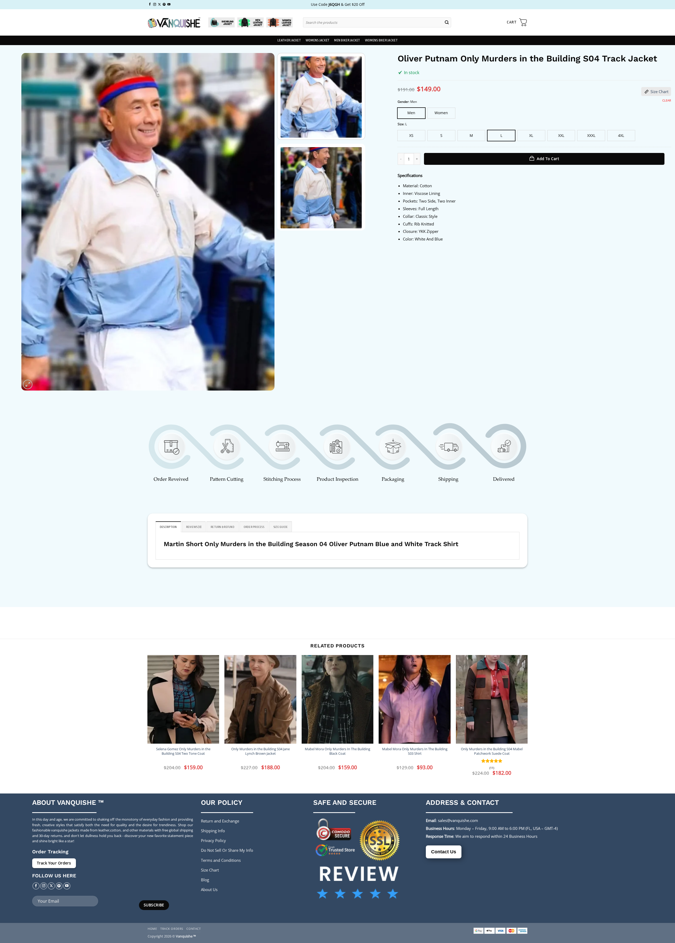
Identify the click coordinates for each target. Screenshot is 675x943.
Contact (193, 929)
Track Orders (171, 929)
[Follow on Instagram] (154, 4)
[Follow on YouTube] (168, 4)
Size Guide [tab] (280, 527)
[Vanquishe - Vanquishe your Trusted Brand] (174, 22)
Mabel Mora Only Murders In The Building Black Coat (337, 751)
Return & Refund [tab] (222, 527)
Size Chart (659, 91)
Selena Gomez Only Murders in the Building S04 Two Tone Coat (183, 751)
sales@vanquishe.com (458, 820)
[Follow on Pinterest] (164, 4)
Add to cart (548, 158)
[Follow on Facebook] (149, 4)
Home (152, 929)
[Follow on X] (159, 4)
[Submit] (447, 22)
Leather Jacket (289, 40)
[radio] (411, 113)
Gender (403, 102)
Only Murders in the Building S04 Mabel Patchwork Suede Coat (492, 751)
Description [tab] (168, 527)
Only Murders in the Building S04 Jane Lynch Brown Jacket (260, 751)
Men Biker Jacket (347, 40)
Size (401, 124)
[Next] (262, 222)
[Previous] (33, 222)
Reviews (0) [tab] (194, 527)
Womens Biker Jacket (381, 40)
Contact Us (443, 851)
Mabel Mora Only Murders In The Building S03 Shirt (414, 751)
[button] (517, 22)
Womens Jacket (317, 40)
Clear (666, 100)
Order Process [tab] (254, 527)
